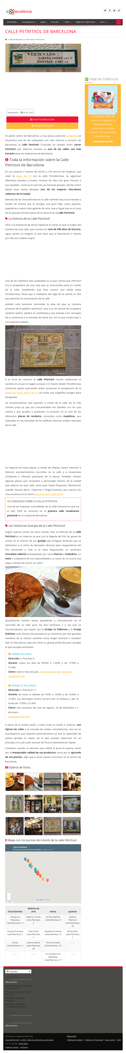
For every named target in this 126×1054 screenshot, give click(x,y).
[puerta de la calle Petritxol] (14, 825)
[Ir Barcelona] (19, 11)
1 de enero (66, 671)
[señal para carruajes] (52, 781)
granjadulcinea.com (19, 716)
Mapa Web (71, 1036)
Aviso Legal (110, 1040)
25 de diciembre (49, 671)
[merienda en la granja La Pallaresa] (33, 781)
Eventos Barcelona (43, 119)
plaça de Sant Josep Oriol (49, 494)
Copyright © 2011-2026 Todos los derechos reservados (29, 1040)
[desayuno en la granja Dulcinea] (14, 781)
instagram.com (16, 676)
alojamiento (28, 22)
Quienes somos (11, 1047)
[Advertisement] (43, 90)
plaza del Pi (23, 176)
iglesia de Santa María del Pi (21, 392)
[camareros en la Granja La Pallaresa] (33, 803)
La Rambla (72, 135)
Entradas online (43, 125)
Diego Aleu (23, 1043)
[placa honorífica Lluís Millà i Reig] (52, 825)
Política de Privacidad (94, 1040)
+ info (66, 22)
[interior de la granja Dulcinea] (33, 825)
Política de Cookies (75, 1040)
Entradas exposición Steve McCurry (18, 993)
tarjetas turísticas (84, 22)
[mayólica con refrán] (71, 825)
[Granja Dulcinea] (71, 781)
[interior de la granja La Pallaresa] (52, 803)
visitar (54, 22)
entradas (11, 22)
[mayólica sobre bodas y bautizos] (71, 803)
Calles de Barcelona (16, 39)
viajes (43, 22)
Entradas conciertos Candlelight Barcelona (16, 1005)
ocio (102, 22)
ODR (119, 1040)
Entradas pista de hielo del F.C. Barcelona (18, 987)
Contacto (24, 1047)
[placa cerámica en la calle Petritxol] (14, 803)
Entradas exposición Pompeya (15, 999)
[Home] (6, 39)
